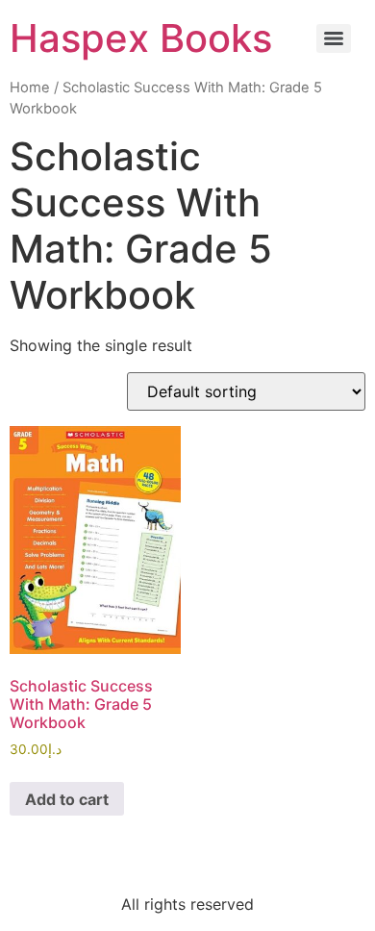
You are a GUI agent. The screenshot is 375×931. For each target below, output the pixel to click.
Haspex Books (141, 38)
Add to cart (67, 799)
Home (30, 87)
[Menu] (333, 38)
